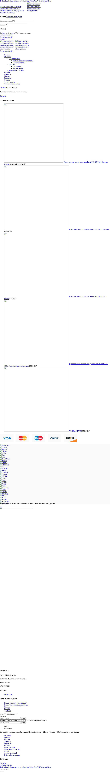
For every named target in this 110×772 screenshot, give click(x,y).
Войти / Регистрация (12, 755)
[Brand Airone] (3, 499)
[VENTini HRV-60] (36, 431)
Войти (3, 29)
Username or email (7, 21)
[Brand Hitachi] (3, 474)
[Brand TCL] (2, 457)
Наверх (9, 765)
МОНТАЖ (8, 694)
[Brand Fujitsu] (3, 486)
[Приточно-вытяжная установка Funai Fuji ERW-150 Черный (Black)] (34, 162)
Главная (3, 87)
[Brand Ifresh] (3, 470)
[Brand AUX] (3, 497)
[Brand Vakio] (3, 453)
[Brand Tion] (2, 455)
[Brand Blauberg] (4, 494)
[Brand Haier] (2, 480)
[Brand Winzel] (3, 451)
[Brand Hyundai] (4, 472)
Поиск (23, 718)
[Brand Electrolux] (4, 488)
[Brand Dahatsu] (3, 492)
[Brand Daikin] (3, 490)
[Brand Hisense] (3, 476)
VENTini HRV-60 (75, 431)
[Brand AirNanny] (4, 501)
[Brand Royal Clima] (5, 459)
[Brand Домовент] (4, 445)
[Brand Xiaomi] (3, 449)
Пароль (3, 25)
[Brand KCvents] (4, 468)
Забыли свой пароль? (8, 33)
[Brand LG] (2, 466)
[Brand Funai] (3, 484)
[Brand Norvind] (3, 463)
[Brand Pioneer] (3, 461)
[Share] (3, 769)
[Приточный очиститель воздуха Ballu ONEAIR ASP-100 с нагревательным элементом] (36, 364)
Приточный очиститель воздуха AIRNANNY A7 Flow (89, 229)
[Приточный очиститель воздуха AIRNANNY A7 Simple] (36, 296)
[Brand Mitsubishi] (4, 465)
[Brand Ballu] (2, 496)
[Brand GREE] (3, 482)
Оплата (7, 709)
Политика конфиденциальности (16, 705)
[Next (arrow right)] (3, 771)
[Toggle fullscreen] (5, 769)
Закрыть (3, 96)
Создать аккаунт (14, 17)
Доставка (7, 711)
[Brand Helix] (2, 478)
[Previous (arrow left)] (1, 771)
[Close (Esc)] (1, 769)
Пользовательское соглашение (15, 703)
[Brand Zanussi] (3, 447)
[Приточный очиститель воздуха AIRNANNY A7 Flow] (36, 229)
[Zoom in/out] (7, 769)
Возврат (7, 707)
